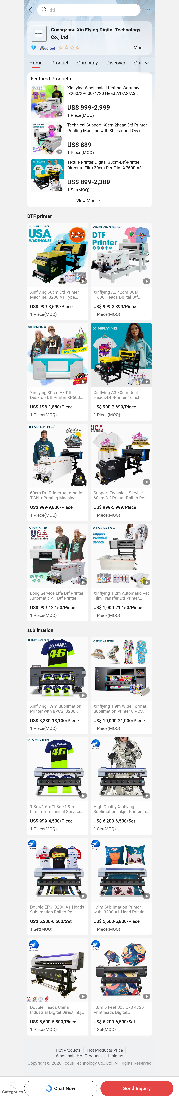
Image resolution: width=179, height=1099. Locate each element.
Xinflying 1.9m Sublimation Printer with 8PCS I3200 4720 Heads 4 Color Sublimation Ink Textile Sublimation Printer (55, 709)
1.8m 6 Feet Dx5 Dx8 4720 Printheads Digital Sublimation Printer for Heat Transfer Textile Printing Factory (120, 1010)
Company (87, 62)
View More (86, 200)
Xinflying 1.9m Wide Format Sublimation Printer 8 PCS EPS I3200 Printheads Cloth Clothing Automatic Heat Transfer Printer (120, 709)
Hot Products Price (105, 1050)
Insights (115, 1056)
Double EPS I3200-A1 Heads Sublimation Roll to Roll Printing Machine (57, 909)
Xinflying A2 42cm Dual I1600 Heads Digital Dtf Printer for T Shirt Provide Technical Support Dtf (118, 295)
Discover (116, 62)
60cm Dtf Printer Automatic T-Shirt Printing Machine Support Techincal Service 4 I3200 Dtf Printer (56, 495)
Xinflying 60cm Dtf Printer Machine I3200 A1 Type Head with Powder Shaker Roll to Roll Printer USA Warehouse (54, 295)
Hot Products (68, 1050)
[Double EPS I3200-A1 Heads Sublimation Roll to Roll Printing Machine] (58, 870)
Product (59, 62)
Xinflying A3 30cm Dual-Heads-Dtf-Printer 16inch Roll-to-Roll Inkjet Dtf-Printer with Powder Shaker (120, 395)
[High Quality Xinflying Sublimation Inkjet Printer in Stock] (121, 769)
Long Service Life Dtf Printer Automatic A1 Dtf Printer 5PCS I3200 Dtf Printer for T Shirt (56, 596)
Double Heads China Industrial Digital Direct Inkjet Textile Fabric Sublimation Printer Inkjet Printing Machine (57, 1010)
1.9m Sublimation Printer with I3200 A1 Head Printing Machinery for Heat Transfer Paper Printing (120, 909)
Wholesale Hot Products (79, 1056)
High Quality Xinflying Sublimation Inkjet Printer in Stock (120, 809)
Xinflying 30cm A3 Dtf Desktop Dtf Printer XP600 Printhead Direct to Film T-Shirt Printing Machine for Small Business (55, 395)
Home (35, 62)
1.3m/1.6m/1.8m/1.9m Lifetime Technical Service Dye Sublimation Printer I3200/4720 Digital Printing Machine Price (56, 809)
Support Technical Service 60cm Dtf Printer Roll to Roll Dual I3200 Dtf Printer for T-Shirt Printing (120, 495)
